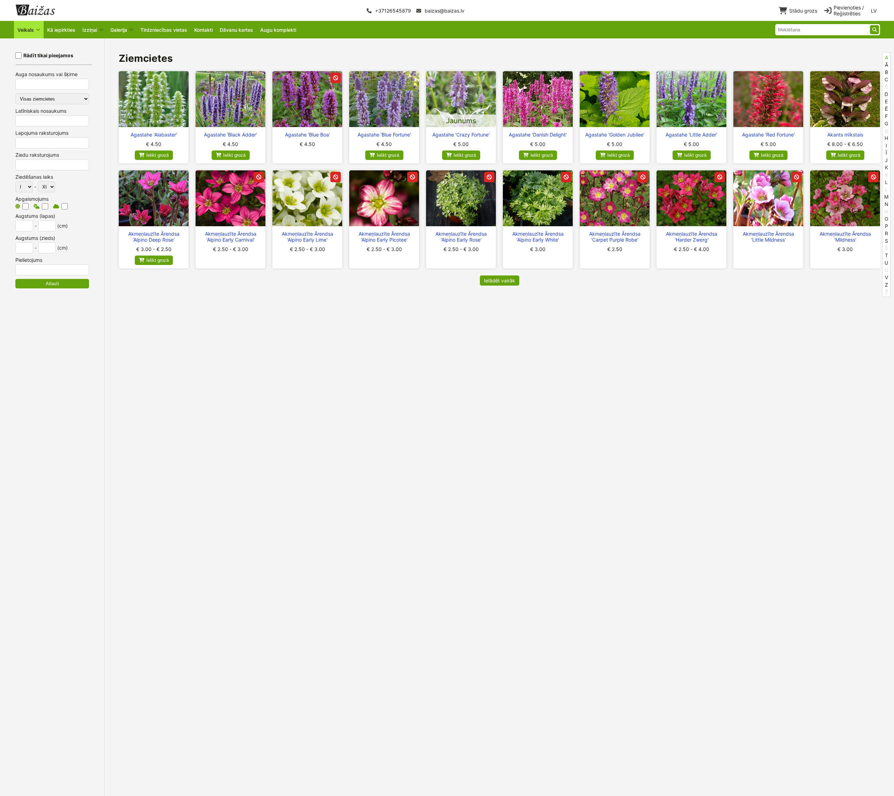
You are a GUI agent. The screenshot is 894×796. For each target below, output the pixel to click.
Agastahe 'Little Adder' (691, 135)
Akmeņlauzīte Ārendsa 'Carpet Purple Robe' (614, 237)
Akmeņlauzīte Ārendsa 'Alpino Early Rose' (461, 237)
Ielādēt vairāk (499, 280)
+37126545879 (392, 11)
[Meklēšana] (874, 29)
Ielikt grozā (157, 155)
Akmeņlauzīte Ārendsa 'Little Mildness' (768, 237)
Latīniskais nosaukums (40, 111)
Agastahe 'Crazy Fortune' (461, 135)
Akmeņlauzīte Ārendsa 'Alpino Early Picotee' (384, 237)
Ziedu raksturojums (37, 155)
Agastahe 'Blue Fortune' (384, 135)
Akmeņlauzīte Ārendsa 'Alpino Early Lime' (307, 237)
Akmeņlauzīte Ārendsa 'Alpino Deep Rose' (153, 237)
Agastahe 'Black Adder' (230, 135)
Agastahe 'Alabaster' (154, 135)
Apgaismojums (32, 199)
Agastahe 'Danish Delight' (538, 135)
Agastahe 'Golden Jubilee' (614, 135)
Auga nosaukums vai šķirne (46, 74)
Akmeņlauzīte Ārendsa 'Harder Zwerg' (691, 237)
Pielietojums (28, 260)
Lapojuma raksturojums (41, 133)
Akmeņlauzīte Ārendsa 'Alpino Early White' (538, 237)
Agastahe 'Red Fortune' (768, 135)
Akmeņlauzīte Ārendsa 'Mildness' (845, 237)
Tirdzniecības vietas (163, 30)
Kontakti (203, 30)
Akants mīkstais (845, 135)
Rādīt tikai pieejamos (48, 55)
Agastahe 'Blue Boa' (307, 135)
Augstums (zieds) (35, 238)
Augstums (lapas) (35, 216)
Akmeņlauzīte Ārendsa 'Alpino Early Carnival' (230, 237)
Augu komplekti (278, 30)
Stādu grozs (803, 11)
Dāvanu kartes (236, 30)
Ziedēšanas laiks (34, 177)
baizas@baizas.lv (443, 11)
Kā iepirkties (61, 30)
